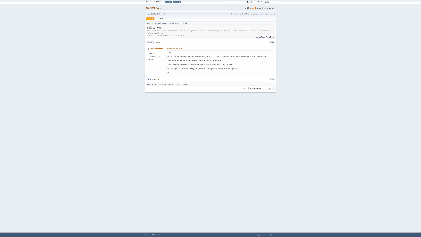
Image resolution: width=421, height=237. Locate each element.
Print (272, 43)
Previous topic (260, 37)
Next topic (270, 37)
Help (257, 235)
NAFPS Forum (154, 8)
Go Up (149, 79)
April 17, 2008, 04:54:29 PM (174, 48)
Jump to (245, 88)
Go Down (150, 43)
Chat (236, 14)
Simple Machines (159, 234)
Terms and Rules (265, 235)
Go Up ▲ (273, 235)
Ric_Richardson (156, 49)
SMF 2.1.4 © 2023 (149, 234)
